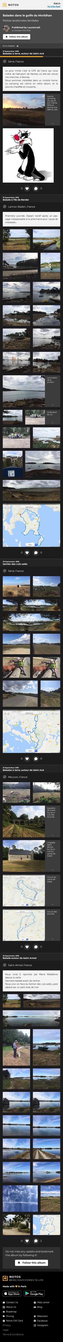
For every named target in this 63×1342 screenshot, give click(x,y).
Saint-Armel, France (20, 965)
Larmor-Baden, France (21, 206)
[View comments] (36, 1241)
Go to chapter (9, 46)
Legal (6, 1329)
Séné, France (16, 61)
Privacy (7, 1325)
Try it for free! (53, 6)
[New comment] (36, 188)
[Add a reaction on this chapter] (27, 188)
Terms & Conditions (13, 1334)
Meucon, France (18, 777)
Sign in (57, 3)
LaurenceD (34, 27)
